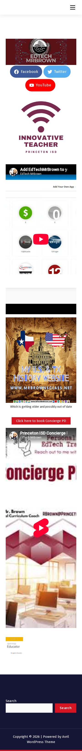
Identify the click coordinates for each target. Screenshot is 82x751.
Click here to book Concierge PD (41, 421)
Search (11, 701)
